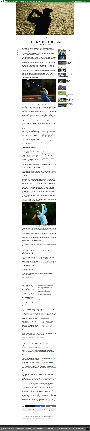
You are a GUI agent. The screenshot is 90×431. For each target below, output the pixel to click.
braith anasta (32, 416)
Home (43, 37)
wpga (49, 418)
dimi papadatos (44, 416)
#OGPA (44, 151)
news (53, 416)
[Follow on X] (83, 1)
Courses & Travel (18, 1)
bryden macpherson (38, 416)
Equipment (26, 1)
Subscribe (80, 1)
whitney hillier (45, 418)
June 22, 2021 (50, 362)
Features (8, 1)
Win (41, 1)
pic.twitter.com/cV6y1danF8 (47, 155)
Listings (22, 1)
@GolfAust (44, 154)
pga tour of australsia (39, 418)
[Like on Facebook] (84, 1)
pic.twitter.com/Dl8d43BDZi (48, 360)
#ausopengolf (44, 153)
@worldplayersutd (47, 358)
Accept (87, 428)
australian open (26, 416)
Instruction (30, 1)
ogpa (33, 418)
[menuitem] (2, 1)
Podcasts (12, 1)
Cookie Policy (77, 428)
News (6, 1)
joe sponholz (50, 416)
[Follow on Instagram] (85, 1)
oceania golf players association (27, 418)
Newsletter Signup (75, 1)
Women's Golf (35, 1)
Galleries (39, 1)
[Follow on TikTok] (87, 1)
